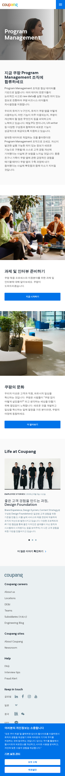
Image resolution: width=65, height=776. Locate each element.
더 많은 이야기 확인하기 (30, 551)
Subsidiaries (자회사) (16, 616)
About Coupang (14, 641)
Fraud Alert (11, 678)
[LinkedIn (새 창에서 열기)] (16, 696)
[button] (29, 540)
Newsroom (11, 647)
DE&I (7, 604)
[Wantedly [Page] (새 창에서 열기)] (16, 705)
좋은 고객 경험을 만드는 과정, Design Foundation (26, 503)
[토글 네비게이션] (60, 4)
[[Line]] (16, 722)
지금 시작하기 (32, 296)
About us (10, 592)
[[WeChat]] (23, 714)
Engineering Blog (14, 623)
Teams (8, 610)
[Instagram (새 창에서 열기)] (29, 696)
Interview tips (12, 672)
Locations (10, 598)
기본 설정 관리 (12, 753)
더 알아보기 (32, 424)
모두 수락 (32, 762)
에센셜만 (32, 769)
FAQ (7, 666)
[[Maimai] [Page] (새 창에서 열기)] (16, 714)
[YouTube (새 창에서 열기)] (36, 696)
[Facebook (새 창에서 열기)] (23, 696)
